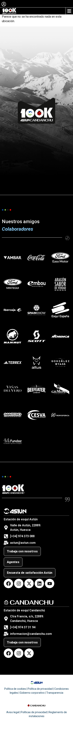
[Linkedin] (39, 583)
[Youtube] (49, 583)
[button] (69, 10)
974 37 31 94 (26, 627)
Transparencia (54, 692)
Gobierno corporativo (32, 692)
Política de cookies (15, 688)
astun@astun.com (23, 543)
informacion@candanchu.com (31, 634)
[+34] (14, 627)
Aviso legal (12, 712)
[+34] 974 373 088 (22, 536)
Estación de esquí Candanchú (24, 610)
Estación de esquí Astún (21, 519)
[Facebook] (8, 583)
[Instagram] (18, 583)
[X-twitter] (29, 583)
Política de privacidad (40, 688)
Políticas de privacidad (34, 712)
